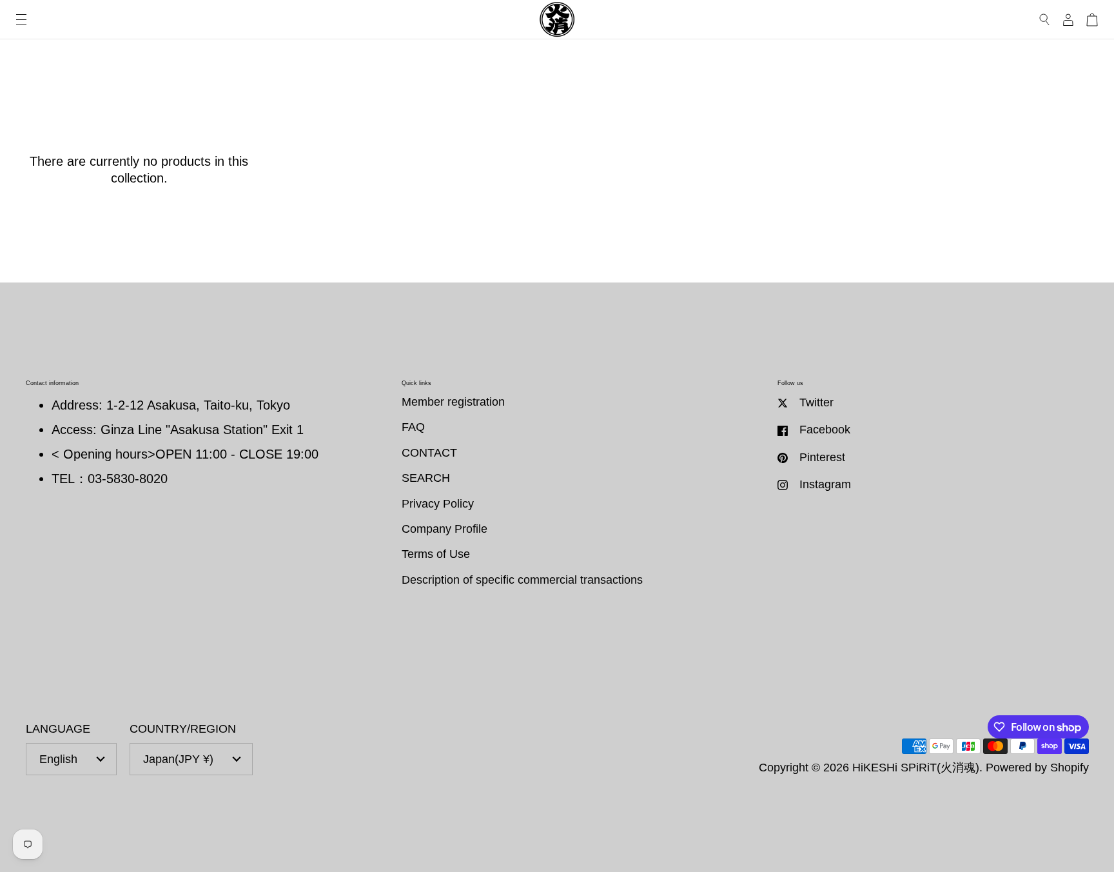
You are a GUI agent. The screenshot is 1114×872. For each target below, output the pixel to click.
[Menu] (21, 19)
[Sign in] (1068, 20)
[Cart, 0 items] (1092, 19)
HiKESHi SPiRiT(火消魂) (915, 767)
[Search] (1044, 20)
